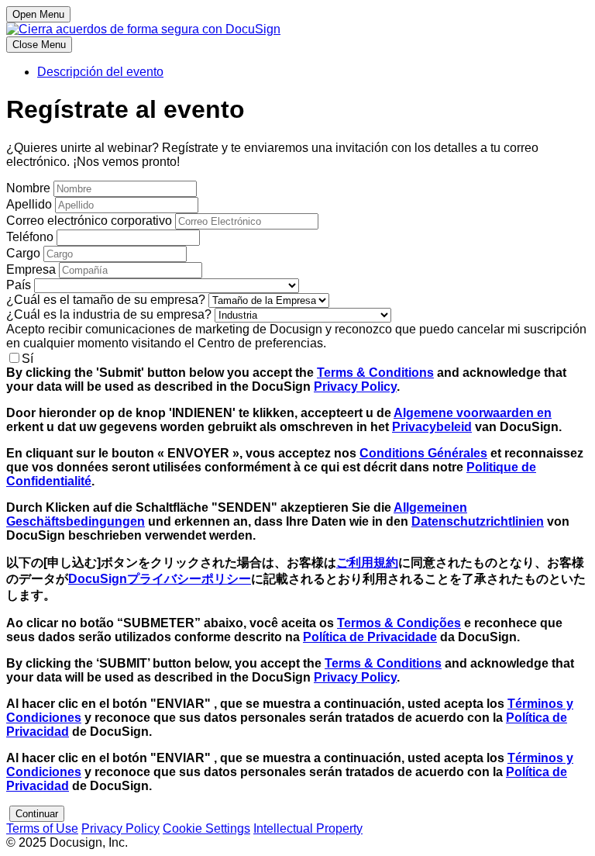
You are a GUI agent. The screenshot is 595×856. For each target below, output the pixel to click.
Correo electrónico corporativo (89, 220)
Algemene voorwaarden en (473, 412)
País (18, 285)
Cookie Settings (206, 828)
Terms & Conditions (375, 372)
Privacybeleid (432, 426)
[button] (36, 814)
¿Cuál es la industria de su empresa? (109, 314)
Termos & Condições (399, 623)
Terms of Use (42, 828)
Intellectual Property (308, 828)
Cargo (23, 253)
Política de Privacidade (370, 637)
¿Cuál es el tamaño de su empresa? (105, 299)
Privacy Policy (355, 386)
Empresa (31, 269)
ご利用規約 (367, 562)
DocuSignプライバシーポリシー (159, 578)
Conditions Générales (423, 453)
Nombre (28, 188)
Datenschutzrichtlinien (477, 521)
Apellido (29, 204)
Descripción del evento (100, 71)
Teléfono (29, 236)
